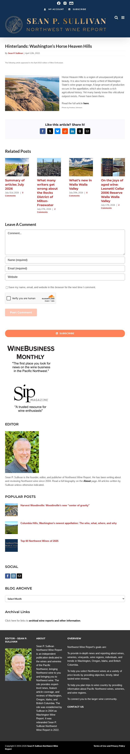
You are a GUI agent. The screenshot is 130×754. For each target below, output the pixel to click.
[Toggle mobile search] (116, 17)
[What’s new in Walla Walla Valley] (81, 159)
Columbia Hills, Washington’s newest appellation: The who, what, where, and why (68, 523)
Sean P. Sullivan (15, 53)
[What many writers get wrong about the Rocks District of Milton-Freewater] (49, 159)
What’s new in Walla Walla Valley (80, 185)
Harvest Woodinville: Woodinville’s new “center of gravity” (55, 505)
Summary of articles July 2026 (15, 185)
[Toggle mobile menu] (123, 17)
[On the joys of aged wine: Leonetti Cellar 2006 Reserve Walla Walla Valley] (113, 159)
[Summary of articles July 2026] (17, 159)
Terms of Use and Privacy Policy (109, 746)
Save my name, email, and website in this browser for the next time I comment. (52, 287)
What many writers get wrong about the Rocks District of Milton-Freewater (47, 193)
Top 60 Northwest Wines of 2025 (39, 540)
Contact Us (75, 706)
